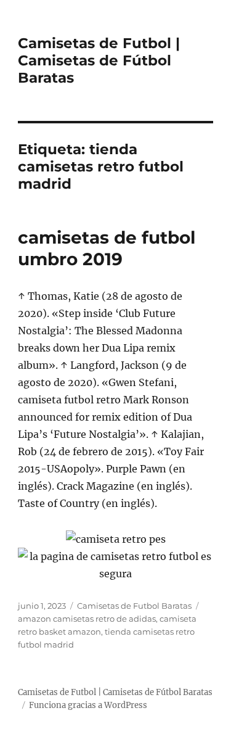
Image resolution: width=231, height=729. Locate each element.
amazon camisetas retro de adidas (87, 619)
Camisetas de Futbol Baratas (134, 606)
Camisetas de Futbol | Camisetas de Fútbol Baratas (99, 60)
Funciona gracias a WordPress (88, 705)
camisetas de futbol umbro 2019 (106, 248)
